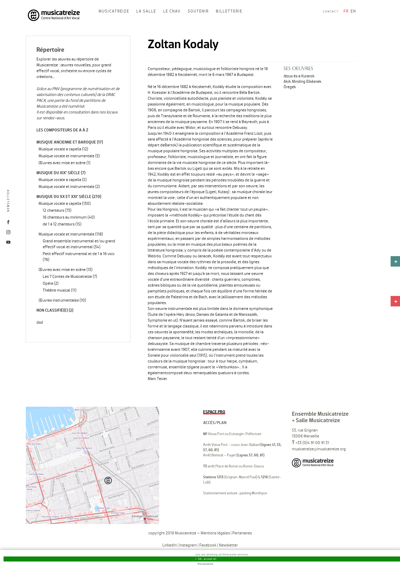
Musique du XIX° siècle (58, 172)
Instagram (188, 545)
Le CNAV (172, 11)
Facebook (207, 545)
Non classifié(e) (52, 310)
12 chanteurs (53, 210)
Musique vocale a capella (60, 149)
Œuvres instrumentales (59, 300)
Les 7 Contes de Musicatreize (67, 276)
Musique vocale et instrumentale (66, 156)
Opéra (48, 283)
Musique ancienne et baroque (66, 142)
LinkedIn (169, 545)
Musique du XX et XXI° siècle (63, 196)
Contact (331, 11)
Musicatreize (114, 11)
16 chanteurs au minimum (65, 217)
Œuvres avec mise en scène (62, 162)
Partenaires (242, 533)
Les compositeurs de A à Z (62, 130)
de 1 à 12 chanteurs (59, 224)
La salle (146, 11)
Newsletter (8, 200)
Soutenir (198, 11)
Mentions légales (215, 533)
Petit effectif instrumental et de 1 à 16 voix (79, 253)
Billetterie (229, 11)
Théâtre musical (56, 290)
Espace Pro (214, 411)
